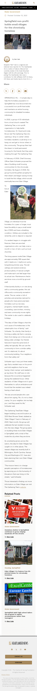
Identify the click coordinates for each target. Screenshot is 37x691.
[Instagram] (20, 649)
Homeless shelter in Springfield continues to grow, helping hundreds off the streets (17, 532)
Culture (16, 7)
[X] (16, 649)
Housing (8, 568)
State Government (12, 12)
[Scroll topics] (34, 8)
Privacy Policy (6, 674)
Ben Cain (17, 59)
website (23, 487)
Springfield (16, 568)
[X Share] (6, 92)
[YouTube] (25, 649)
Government (23, 7)
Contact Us (18, 656)
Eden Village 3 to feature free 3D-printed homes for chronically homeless (18, 573)
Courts (30, 7)
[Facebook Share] (12, 92)
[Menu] (5, 2)
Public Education (7, 7)
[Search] (34, 3)
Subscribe (18, 662)
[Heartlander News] (19, 3)
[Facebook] (11, 649)
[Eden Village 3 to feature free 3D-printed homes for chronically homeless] (18, 553)
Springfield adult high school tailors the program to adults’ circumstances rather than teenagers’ (18, 615)
